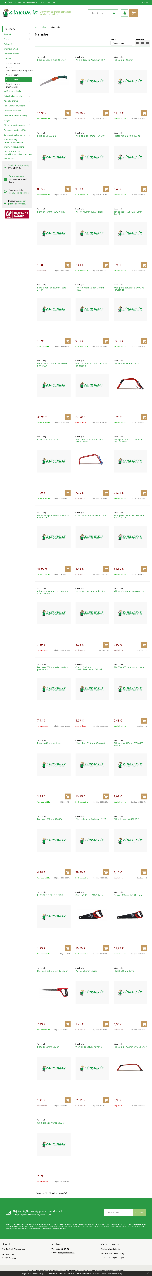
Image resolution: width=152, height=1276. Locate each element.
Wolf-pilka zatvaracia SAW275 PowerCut (129, 288)
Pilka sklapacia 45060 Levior (51, 59)
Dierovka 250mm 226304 (49, 819)
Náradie (44, 27)
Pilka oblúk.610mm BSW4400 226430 (128, 744)
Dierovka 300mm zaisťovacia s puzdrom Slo (52, 668)
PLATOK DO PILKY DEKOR (50, 895)
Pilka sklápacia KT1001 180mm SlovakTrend (52, 592)
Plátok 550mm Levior (48, 1046)
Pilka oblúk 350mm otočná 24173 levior (89, 440)
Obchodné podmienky (110, 1249)
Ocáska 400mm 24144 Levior (128, 895)
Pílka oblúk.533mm (47, 135)
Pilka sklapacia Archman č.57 (90, 59)
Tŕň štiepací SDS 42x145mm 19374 (128, 212)
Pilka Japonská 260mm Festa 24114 (51, 288)
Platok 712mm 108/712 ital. (89, 211)
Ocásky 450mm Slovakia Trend (91, 515)
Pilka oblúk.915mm (123, 59)
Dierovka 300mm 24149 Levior (52, 970)
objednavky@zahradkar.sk (28, 2)
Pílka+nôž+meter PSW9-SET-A (129, 591)
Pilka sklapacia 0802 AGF (126, 819)
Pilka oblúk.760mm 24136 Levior (130, 1046)
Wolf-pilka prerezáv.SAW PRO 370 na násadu (129, 516)
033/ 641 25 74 (49, 2)
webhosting (100, 1270)
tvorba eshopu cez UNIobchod (83, 1270)
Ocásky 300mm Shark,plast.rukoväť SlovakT (89, 668)
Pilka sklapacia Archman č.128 (90, 819)
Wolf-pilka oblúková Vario (88, 1046)
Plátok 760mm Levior (124, 970)
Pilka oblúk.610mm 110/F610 (89, 135)
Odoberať (139, 1212)
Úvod (10, 2)
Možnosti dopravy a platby (112, 1253)
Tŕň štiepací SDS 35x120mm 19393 (89, 288)
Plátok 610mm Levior (86, 970)
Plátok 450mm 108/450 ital (127, 135)
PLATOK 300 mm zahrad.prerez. (130, 667)
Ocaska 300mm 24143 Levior (89, 895)
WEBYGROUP (119, 1270)
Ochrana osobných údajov (112, 1257)
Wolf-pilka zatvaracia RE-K (50, 1122)
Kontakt (145, 2)
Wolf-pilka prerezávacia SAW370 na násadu (91, 364)
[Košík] (134, 13)
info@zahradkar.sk (66, 1252)
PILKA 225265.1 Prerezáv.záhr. (90, 591)
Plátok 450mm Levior (48, 439)
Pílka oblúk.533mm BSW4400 (90, 743)
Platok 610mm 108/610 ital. (51, 211)
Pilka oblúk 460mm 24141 (127, 363)
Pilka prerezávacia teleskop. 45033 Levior (128, 440)
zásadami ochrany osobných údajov (86, 1224)
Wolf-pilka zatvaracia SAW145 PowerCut (52, 364)
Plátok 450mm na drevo (49, 743)
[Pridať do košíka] (68, 113)
